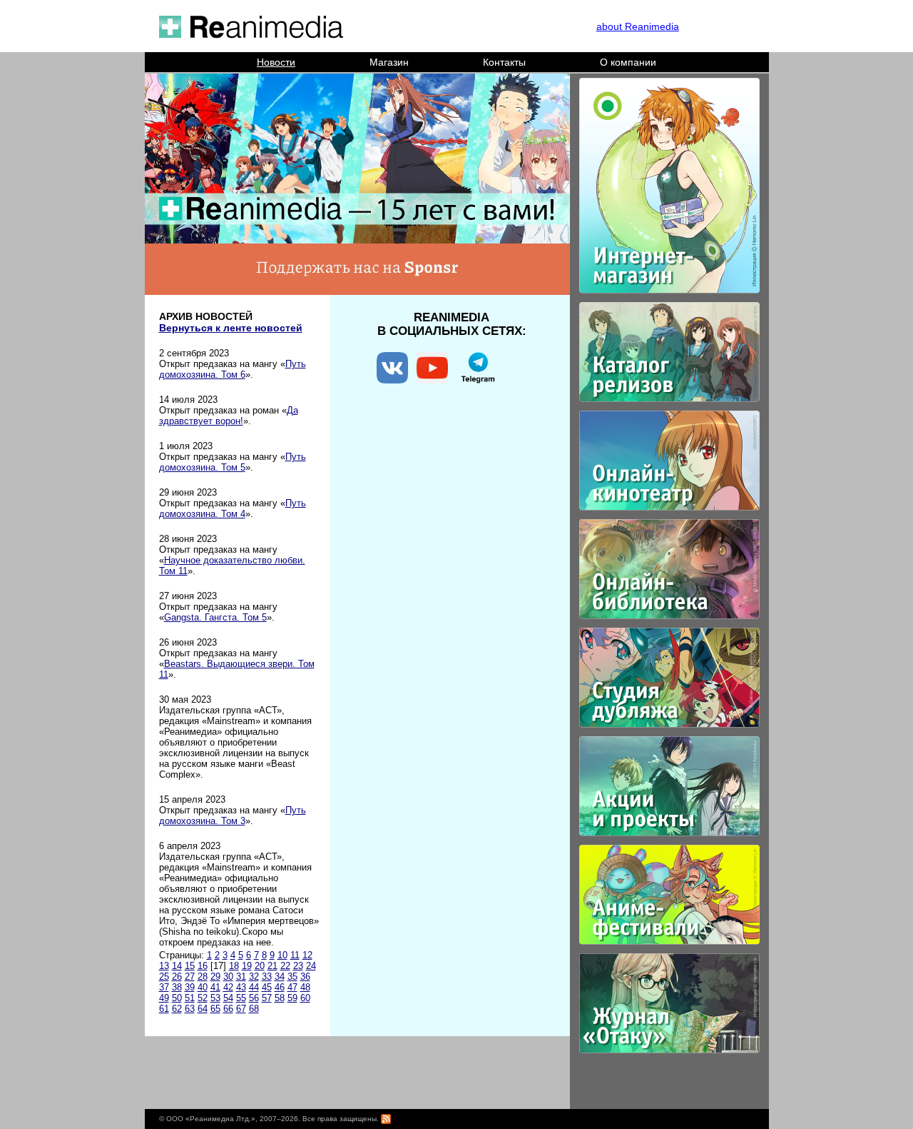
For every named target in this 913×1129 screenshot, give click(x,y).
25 (164, 976)
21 (272, 965)
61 (164, 1008)
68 (254, 1008)
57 (267, 998)
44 (254, 987)
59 (292, 998)
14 (177, 965)
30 (228, 976)
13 (164, 965)
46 (280, 987)
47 (292, 987)
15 (190, 965)
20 (260, 965)
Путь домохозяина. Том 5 (232, 462)
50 (177, 998)
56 (254, 998)
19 (247, 965)
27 (190, 976)
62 (177, 1008)
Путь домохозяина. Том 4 (232, 508)
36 (305, 976)
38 (177, 987)
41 (215, 987)
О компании (628, 62)
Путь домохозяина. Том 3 (232, 815)
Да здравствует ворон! (228, 415)
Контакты (504, 62)
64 (203, 1008)
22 (285, 965)
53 (215, 998)
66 (228, 1008)
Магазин (389, 62)
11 (295, 955)
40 (203, 987)
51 (190, 998)
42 (228, 987)
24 (311, 965)
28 (203, 976)
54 (228, 998)
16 (203, 965)
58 (280, 998)
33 (267, 976)
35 (292, 976)
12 (307, 955)
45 (267, 987)
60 (305, 998)
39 (190, 987)
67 (241, 1008)
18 (234, 965)
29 (215, 976)
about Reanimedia (637, 26)
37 (164, 987)
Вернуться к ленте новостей (230, 327)
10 (282, 955)
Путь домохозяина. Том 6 (232, 369)
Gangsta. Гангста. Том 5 (215, 617)
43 (241, 987)
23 (298, 965)
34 (280, 976)
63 (190, 1008)
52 (203, 998)
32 (254, 976)
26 (177, 976)
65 (215, 1008)
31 (241, 976)
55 (241, 998)
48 (305, 987)
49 (164, 998)
